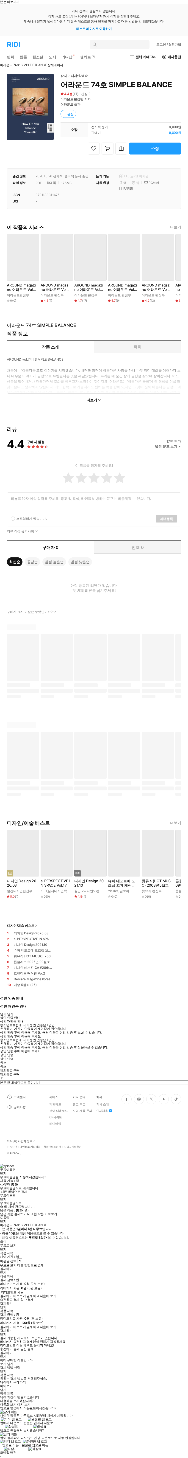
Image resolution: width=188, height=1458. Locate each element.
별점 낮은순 (80, 561)
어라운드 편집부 (52, 295)
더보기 (175, 227)
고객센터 (19, 1097)
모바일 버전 (8, 1452)
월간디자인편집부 (19, 891)
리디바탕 (55, 1123)
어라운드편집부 (18, 295)
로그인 (168, 44)
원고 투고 (79, 1104)
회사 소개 (102, 1104)
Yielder (113, 891)
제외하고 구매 (9, 1070)
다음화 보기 (8, 1404)
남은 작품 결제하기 (13, 1214)
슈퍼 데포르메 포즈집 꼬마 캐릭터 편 (121, 883)
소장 (155, 148)
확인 (3, 1242)
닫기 (10, 1364)
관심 (70, 114)
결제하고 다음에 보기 (41, 1296)
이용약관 (12, 1146)
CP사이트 (55, 1117)
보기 (3, 1364)
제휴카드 (55, 1104)
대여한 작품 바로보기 (42, 1214)
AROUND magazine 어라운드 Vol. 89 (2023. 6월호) (55, 287)
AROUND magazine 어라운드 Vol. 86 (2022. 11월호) (157, 287)
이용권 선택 (8, 1261)
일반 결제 (27, 1299)
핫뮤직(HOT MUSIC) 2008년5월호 (156, 883)
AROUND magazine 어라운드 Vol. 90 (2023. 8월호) (21, 287)
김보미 (124, 891)
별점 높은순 (54, 561)
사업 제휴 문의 (82, 1110)
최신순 (14, 561)
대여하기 (6, 1382)
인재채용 (102, 1110)
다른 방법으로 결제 (14, 1192)
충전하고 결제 (9, 1299)
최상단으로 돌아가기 (25, 1082)
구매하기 (19, 1382)
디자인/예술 (79, 76)
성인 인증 (6, 1055)
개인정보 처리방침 (30, 1146)
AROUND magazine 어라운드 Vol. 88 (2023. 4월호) (88, 287)
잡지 (64, 76)
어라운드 (67, 104)
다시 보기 (23, 1404)
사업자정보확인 (72, 1146)
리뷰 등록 (166, 519)
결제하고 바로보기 (13, 1296)
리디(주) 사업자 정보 (19, 1141)
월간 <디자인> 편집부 (89, 891)
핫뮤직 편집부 (152, 891)
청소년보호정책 (52, 1146)
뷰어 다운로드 (58, 1110)
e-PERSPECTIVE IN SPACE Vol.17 (55, 883)
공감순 (32, 561)
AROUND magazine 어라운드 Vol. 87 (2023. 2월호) (122, 287)
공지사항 (19, 1107)
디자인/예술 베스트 (20, 925)
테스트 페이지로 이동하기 (94, 29)
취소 (3, 1063)
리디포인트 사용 (12, 1292)
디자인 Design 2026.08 (21, 883)
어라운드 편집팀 (72, 99)
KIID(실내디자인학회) (56, 891)
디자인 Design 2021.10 (89, 883)
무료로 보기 (8, 1265)
